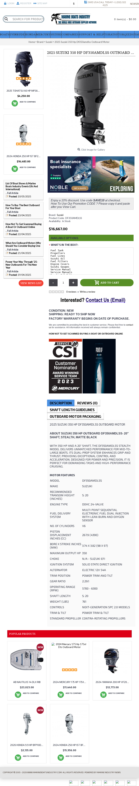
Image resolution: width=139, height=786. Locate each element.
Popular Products (22, 633)
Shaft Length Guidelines (72, 410)
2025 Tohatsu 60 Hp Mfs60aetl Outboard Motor (24, 90)
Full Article (12, 193)
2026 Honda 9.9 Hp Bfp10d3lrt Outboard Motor (27, 744)
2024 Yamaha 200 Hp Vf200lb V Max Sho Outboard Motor (113, 682)
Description (61, 403)
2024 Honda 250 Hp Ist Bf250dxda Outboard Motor (70, 744)
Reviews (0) (87, 403)
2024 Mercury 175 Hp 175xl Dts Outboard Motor (70, 682)
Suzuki (60, 215)
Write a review (87, 291)
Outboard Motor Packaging (75, 416)
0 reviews (71, 291)
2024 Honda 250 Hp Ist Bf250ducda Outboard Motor (24, 156)
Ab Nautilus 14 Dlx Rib (27, 682)
